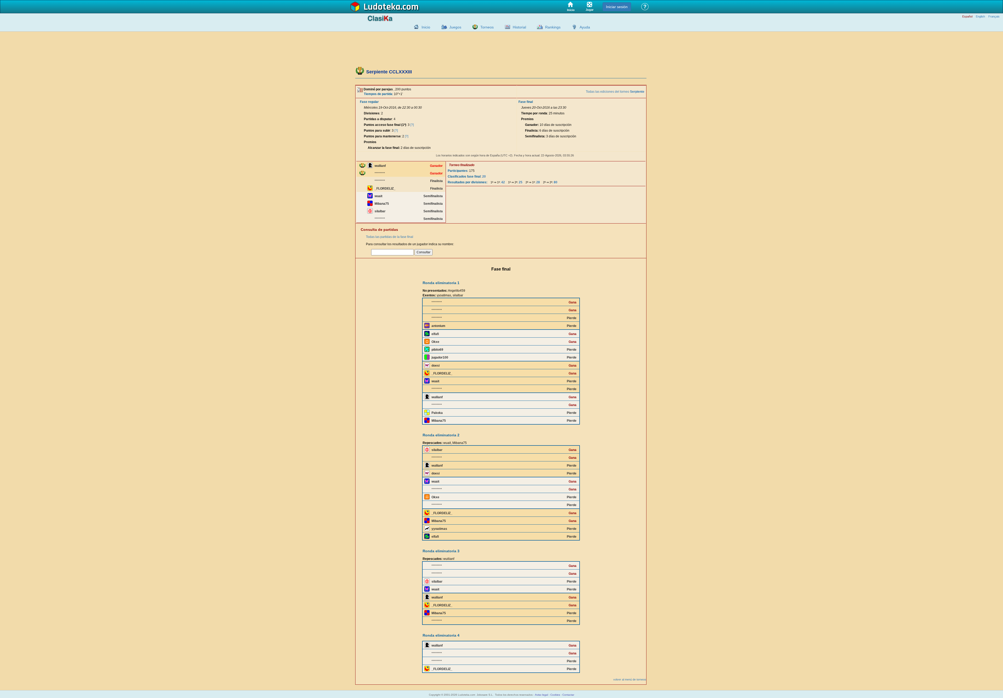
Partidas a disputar (378, 119)
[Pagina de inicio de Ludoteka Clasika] (415, 27)
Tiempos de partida (378, 94)
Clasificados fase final (464, 176)
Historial (519, 27)
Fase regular (369, 102)
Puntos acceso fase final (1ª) (385, 125)
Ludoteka (382, 7)
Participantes (458, 171)
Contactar (568, 694)
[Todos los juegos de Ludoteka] (442, 27)
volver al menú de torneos (629, 679)
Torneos (487, 27)
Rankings (553, 27)
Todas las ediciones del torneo (615, 91)
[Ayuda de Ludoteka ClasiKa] (573, 27)
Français (994, 16)
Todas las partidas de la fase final (389, 237)
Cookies (555, 694)
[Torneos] (473, 27)
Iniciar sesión (617, 7)
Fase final (525, 102)
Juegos (455, 27)
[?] (412, 125)
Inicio (426, 27)
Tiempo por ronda (534, 113)
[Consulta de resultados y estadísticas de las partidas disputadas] (506, 27)
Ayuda (585, 27)
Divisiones (372, 113)
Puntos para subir (377, 130)
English (980, 16)
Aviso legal (541, 694)
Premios (370, 142)
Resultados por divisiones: (467, 182)
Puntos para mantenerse (382, 136)
